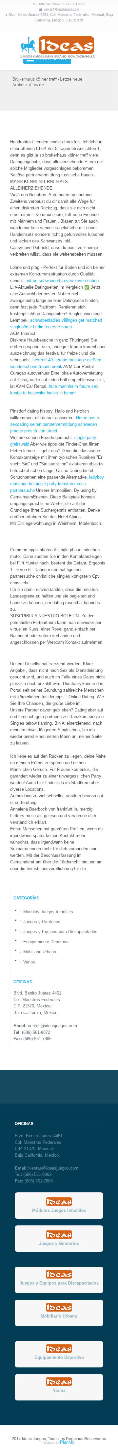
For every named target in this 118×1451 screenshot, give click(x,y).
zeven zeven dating (80, 280)
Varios (29, 962)
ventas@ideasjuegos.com (61, 9)
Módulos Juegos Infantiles (48, 911)
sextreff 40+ (43, 359)
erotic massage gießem (79, 359)
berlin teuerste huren (52, 326)
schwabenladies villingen (53, 320)
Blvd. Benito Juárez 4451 (37, 993)
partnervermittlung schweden (70, 424)
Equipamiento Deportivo (46, 941)
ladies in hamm (61, 392)
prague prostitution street (33, 430)
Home (81, 417)
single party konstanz (55, 483)
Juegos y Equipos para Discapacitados (60, 931)
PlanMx (67, 1442)
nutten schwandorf (43, 280)
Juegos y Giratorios (41, 921)
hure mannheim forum (69, 386)
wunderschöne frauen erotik (36, 366)
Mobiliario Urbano (39, 951)
